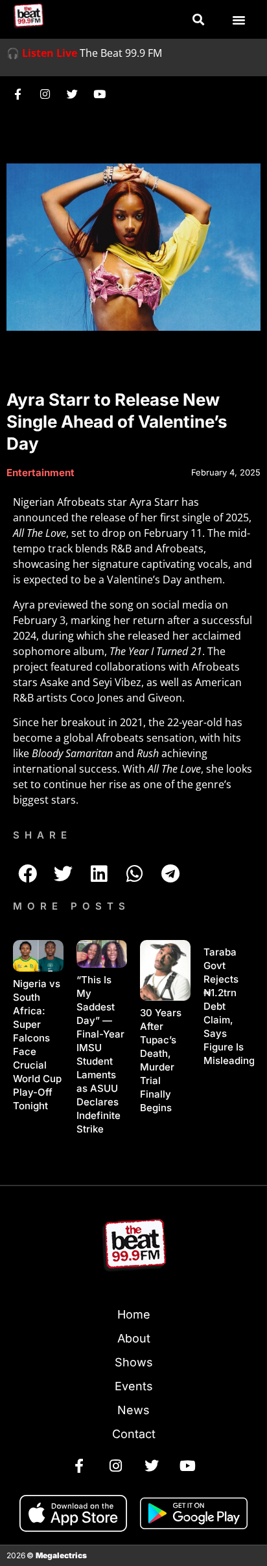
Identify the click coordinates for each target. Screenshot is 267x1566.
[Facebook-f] (17, 94)
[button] (198, 19)
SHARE (42, 835)
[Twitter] (72, 94)
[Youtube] (99, 94)
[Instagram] (45, 94)
